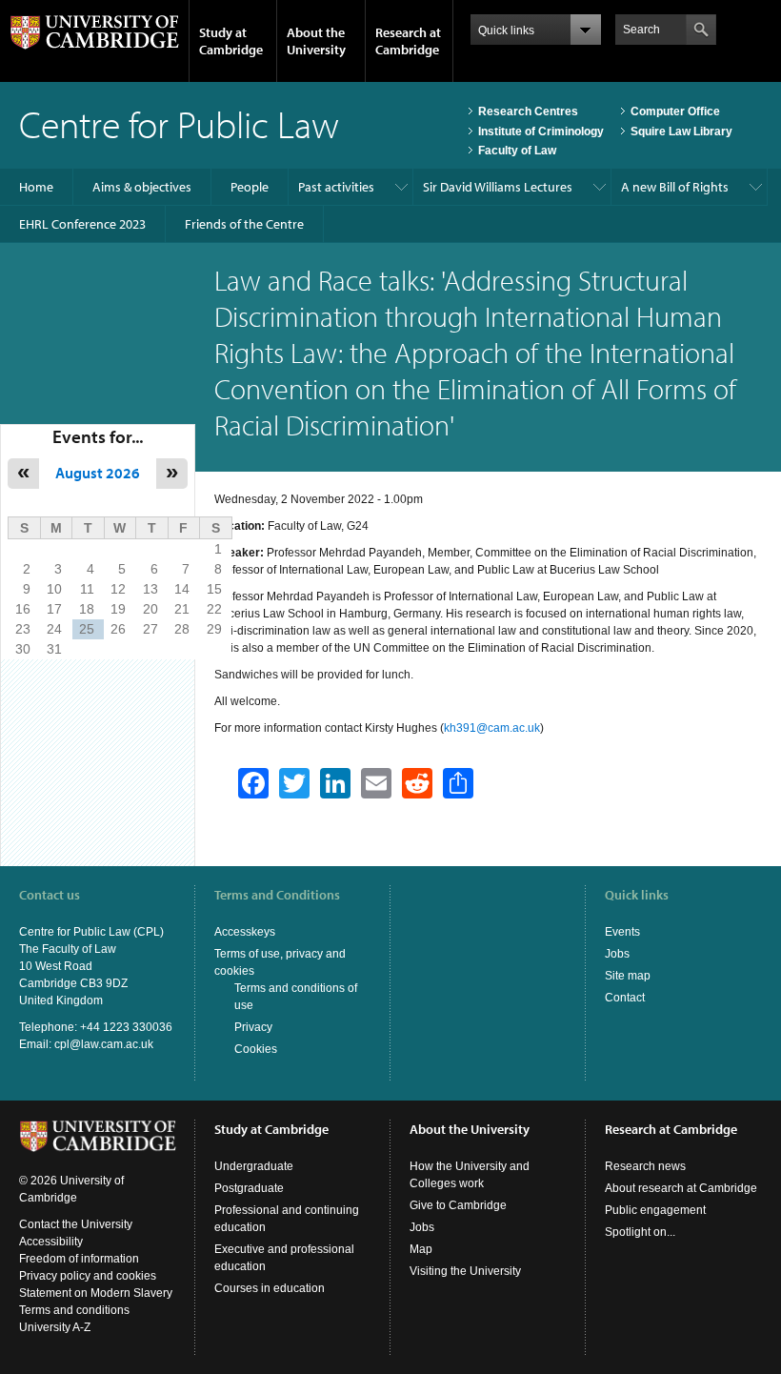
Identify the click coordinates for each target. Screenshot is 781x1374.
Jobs (617, 953)
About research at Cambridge (681, 1188)
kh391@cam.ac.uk (492, 728)
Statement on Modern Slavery (95, 1293)
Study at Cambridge (231, 41)
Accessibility (51, 1241)
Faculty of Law (517, 150)
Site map (628, 975)
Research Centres (528, 111)
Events (622, 932)
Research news (645, 1166)
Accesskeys (244, 932)
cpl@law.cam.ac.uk (103, 1044)
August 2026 (97, 472)
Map (421, 1249)
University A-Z (54, 1327)
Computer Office (675, 111)
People (249, 186)
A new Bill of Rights (675, 186)
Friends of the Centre (244, 223)
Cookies (255, 1049)
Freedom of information (79, 1258)
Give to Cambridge (458, 1205)
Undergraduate (253, 1166)
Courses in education (269, 1288)
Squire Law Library (681, 131)
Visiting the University (465, 1271)
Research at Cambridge (408, 41)
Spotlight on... (640, 1232)
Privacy (253, 1027)
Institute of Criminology (541, 131)
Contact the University (75, 1224)
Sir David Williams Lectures (497, 186)
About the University (316, 41)
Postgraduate (249, 1188)
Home (36, 186)
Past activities (336, 186)
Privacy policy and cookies (87, 1276)
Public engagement (655, 1210)
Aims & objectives (141, 186)
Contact (625, 997)
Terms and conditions (74, 1310)
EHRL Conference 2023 (82, 223)
